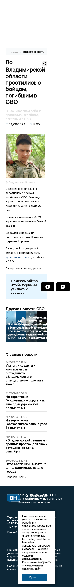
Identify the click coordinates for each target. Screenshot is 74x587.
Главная (13, 52)
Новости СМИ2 (16, 477)
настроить (44, 562)
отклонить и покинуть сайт (32, 567)
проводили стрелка (18, 257)
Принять (34, 577)
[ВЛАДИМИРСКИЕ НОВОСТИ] (12, 498)
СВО (25, 52)
